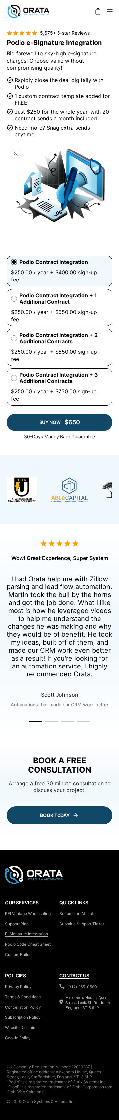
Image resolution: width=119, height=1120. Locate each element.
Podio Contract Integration (54, 262)
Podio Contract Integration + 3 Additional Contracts (59, 378)
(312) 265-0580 (82, 986)
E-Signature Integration (26, 933)
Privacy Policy (18, 986)
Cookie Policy (18, 1037)
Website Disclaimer (22, 1027)
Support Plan (17, 923)
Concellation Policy (23, 1007)
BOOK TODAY (54, 815)
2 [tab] (51, 721)
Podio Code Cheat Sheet (28, 944)
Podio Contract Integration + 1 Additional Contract (58, 298)
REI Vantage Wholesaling (28, 913)
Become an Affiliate (78, 913)
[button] (98, 11)
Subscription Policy (23, 1017)
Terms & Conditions (23, 996)
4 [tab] (83, 721)
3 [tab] (67, 721)
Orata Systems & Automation (49, 1101)
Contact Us (74, 975)
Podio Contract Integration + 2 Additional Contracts (59, 338)
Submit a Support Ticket (82, 923)
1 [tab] (35, 721)
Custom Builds (18, 954)
